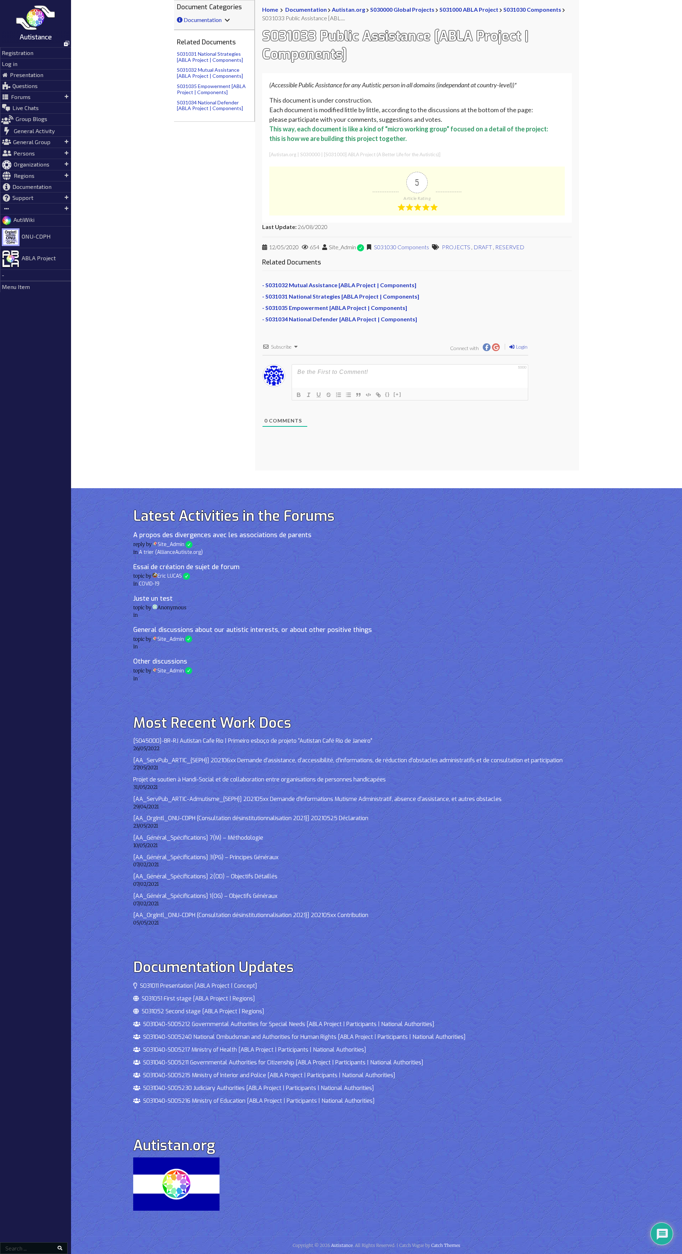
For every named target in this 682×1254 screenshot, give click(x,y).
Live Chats (25, 107)
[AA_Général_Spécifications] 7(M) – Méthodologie (198, 837)
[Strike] (329, 395)
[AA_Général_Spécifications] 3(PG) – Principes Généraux (205, 857)
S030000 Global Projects (402, 9)
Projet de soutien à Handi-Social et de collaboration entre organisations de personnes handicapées (259, 779)
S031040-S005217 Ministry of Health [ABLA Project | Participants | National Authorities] (253, 1049)
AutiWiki (23, 219)
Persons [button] (24, 153)
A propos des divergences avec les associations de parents (222, 535)
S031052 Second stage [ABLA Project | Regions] (201, 1011)
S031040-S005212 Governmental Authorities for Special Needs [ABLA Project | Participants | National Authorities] (287, 1024)
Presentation (26, 74)
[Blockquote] (358, 395)
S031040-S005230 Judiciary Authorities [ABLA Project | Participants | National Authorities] (257, 1088)
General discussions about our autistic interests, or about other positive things (252, 630)
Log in (9, 63)
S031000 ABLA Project (468, 9)
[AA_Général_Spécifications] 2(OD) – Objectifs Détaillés (205, 876)
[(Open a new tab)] (35, 44)
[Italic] (309, 395)
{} (387, 394)
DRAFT (482, 247)
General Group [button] (31, 141)
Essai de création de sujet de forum (186, 567)
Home (270, 9)
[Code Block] (368, 395)
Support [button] (22, 197)
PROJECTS (456, 247)
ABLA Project (39, 258)
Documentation (32, 186)
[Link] (378, 395)
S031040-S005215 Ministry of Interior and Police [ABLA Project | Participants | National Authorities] (267, 1075)
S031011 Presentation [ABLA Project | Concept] (197, 985)
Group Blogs (31, 118)
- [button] (3, 275)
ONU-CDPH (36, 236)
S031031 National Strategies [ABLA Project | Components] (210, 57)
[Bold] (299, 395)
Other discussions (160, 661)
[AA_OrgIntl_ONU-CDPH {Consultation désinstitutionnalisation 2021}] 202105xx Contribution (250, 915)
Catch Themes (445, 1245)
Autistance (36, 37)
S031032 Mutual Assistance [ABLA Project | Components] (210, 73)
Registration (17, 52)
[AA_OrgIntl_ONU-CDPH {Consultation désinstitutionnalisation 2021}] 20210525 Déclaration (250, 818)
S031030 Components (532, 9)
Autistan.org (348, 9)
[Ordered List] (338, 395)
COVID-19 (149, 583)
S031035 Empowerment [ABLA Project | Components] (211, 89)
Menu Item (16, 286)
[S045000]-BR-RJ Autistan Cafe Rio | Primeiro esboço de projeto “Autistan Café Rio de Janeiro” (252, 741)
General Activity (34, 130)
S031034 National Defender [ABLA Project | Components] (210, 105)
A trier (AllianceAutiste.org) (171, 552)
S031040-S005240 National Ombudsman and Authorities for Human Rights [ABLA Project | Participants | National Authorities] (303, 1037)
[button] (35, 208)
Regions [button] (24, 175)
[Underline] (319, 395)
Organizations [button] (31, 164)
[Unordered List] (348, 395)
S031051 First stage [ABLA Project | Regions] (197, 998)
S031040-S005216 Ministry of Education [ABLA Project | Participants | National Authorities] (257, 1101)
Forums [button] (21, 96)
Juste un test (153, 598)
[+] (397, 394)
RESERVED (509, 247)
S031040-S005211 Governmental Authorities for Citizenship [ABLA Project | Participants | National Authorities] (281, 1062)
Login (521, 347)
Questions (25, 85)
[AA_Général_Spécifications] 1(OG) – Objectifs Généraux (205, 896)
